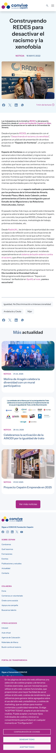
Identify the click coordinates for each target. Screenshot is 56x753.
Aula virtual (6, 633)
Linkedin (12, 532)
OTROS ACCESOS (9, 623)
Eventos (5, 559)
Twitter (17, 532)
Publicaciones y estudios (11, 563)
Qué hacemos (7, 549)
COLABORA (7, 586)
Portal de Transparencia (14, 660)
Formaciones (7, 554)
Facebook (3, 532)
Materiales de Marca (10, 642)
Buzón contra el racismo (11, 647)
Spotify (30, 279)
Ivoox (37, 279)
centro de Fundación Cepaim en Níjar (35, 123)
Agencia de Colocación (11, 637)
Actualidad (6, 568)
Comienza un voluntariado (12, 596)
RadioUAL (13, 229)
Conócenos (6, 544)
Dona (4, 591)
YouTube (21, 532)
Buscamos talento (9, 610)
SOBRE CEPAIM (8, 539)
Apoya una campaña (10, 605)
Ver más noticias (28, 504)
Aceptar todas (27, 747)
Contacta (5, 573)
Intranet (5, 628)
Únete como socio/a (10, 600)
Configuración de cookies (27, 732)
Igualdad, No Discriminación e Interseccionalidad (27, 304)
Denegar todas (26, 739)
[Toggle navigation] (52, 5)
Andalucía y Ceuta (12, 311)
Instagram (7, 532)
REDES (33, 121)
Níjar (29, 311)
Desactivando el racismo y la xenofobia (30, 136)
